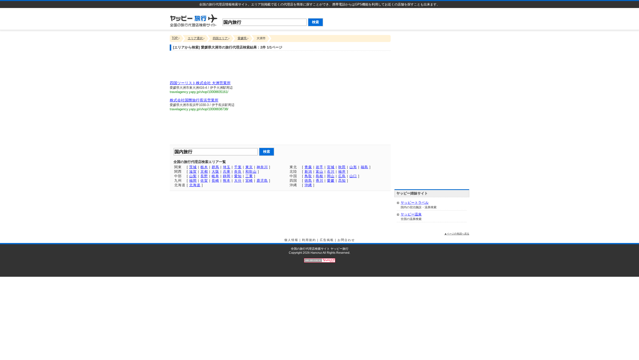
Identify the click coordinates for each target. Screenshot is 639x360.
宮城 (330, 167)
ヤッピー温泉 (411, 214)
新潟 (308, 172)
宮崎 (249, 180)
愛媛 (330, 180)
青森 (308, 167)
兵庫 (226, 172)
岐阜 (215, 176)
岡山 (330, 176)
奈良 (238, 172)
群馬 (215, 167)
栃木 (204, 167)
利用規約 (309, 240)
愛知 (238, 176)
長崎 (215, 180)
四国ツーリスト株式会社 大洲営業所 (200, 83)
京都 (204, 172)
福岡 (193, 180)
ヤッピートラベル (415, 202)
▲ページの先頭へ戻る (456, 233)
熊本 (226, 180)
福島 (364, 167)
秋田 (342, 167)
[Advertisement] (410, 18)
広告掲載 (327, 240)
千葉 (238, 167)
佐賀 (204, 180)
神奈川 (262, 167)
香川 (319, 180)
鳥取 (308, 176)
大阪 (215, 172)
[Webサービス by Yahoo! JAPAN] (319, 260)
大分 (238, 180)
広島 (342, 176)
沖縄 (308, 185)
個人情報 (291, 240)
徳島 (308, 180)
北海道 (194, 185)
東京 (249, 167)
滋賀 (193, 172)
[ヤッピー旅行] (193, 20)
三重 (249, 176)
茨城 (193, 167)
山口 (353, 176)
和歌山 (251, 172)
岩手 (319, 167)
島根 (319, 176)
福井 (342, 172)
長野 (204, 176)
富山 (319, 172)
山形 (353, 167)
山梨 (193, 176)
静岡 (226, 176)
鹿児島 (262, 180)
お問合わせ (346, 240)
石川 (330, 172)
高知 (342, 180)
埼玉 (226, 167)
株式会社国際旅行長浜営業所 (194, 100)
